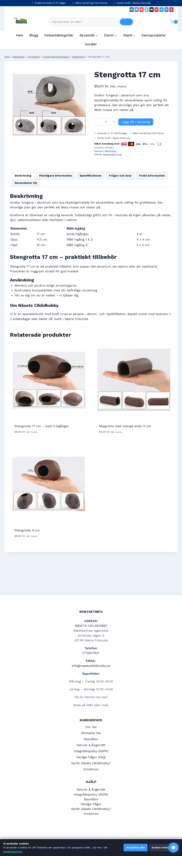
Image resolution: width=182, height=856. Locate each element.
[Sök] (126, 21)
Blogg (34, 35)
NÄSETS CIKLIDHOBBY (91, 626)
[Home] (7, 56)
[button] (173, 847)
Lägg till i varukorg (136, 122)
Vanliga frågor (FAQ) (91, 757)
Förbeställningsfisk (58, 35)
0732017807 (91, 653)
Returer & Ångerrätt (91, 745)
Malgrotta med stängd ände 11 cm (125, 426)
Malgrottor (111, 151)
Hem (19, 35)
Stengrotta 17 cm (112, 154)
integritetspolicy (12, 851)
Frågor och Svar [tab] (120, 175)
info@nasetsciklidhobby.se (91, 666)
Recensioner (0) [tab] (26, 183)
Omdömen (91, 769)
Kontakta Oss (91, 733)
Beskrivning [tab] (23, 175)
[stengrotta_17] (49, 106)
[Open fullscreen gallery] (84, 141)
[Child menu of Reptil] (129, 35)
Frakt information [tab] (152, 175)
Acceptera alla (135, 847)
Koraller (91, 44)
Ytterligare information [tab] (55, 175)
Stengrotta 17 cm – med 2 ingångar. (41, 426)
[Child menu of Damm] (110, 35)
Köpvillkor (91, 739)
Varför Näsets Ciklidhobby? (91, 763)
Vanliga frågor (91, 804)
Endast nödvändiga (164, 847)
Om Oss (91, 727)
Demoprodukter (154, 35)
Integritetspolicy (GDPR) (91, 751)
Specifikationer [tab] (90, 175)
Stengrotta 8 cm (27, 530)
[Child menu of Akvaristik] (88, 35)
